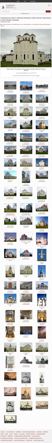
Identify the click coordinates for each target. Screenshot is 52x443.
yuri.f (10, 305)
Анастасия (10, 181)
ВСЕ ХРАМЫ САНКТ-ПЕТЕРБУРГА (7, 438)
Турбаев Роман (25, 169)
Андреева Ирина (10, 91)
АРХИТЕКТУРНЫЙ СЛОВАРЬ (19, 440)
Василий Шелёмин (25, 258)
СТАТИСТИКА (22, 434)
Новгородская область (7, 24)
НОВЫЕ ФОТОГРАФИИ (40, 434)
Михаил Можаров (26, 131)
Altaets (25, 73)
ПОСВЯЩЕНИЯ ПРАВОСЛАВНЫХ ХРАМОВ (22, 436)
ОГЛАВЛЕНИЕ (18, 431)
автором (37, 75)
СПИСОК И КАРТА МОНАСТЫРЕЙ (21, 438)
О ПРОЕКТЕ (3, 431)
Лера (42, 308)
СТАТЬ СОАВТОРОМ (10, 431)
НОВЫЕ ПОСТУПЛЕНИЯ (30, 434)
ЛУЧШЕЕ (2, 434)
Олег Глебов (41, 230)
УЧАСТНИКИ (38, 431)
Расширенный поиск (25, 13)
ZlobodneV (42, 324)
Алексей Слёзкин (9, 143)
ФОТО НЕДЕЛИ (3, 436)
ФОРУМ (6, 434)
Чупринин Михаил (41, 213)
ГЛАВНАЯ (18, 1)
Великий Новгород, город (18, 24)
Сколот (26, 243)
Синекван (10, 168)
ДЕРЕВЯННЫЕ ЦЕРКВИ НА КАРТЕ (35, 438)
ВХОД (25, 1)
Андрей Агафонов (41, 91)
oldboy (41, 131)
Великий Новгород (27, 24)
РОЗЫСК (11, 434)
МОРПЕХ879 (26, 227)
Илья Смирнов (10, 105)
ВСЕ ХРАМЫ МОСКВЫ (35, 436)
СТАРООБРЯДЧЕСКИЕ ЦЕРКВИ (6, 440)
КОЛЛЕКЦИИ (45, 431)
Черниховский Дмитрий (10, 214)
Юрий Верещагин (9, 198)
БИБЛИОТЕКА (10, 436)
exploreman (41, 168)
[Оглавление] (1, 24)
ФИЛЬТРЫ (16, 434)
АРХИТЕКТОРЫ (29, 440)
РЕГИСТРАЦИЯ (33, 1)
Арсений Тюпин (41, 118)
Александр (10, 130)
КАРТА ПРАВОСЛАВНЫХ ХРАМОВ (28, 431)
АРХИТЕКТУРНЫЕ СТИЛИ (39, 440)
